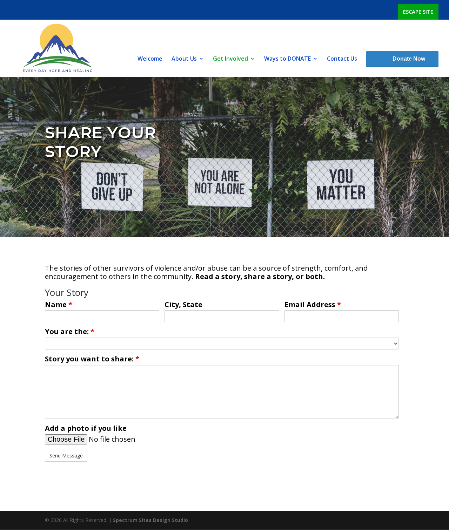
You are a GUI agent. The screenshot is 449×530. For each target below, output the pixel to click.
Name (58, 304)
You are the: (69, 331)
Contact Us (342, 59)
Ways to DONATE (287, 59)
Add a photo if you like (86, 428)
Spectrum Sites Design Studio (150, 520)
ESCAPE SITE (418, 11)
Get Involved (230, 59)
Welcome (150, 59)
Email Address (312, 304)
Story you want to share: (92, 359)
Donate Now (409, 59)
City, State (183, 304)
